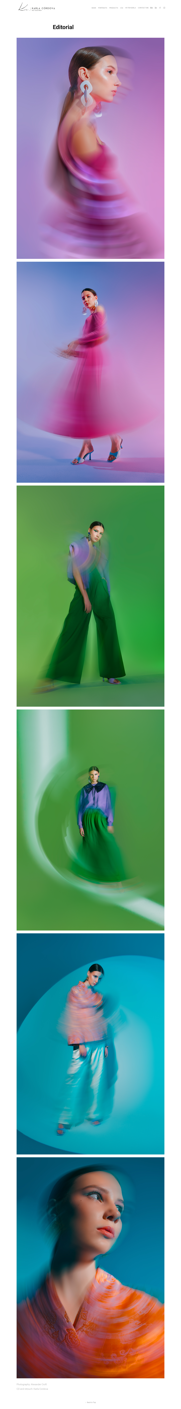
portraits (102, 8)
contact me (143, 8)
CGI (121, 8)
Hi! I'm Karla (130, 8)
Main (94, 8)
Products (113, 8)
